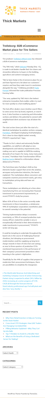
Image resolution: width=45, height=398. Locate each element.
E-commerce (36, 54)
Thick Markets (14, 21)
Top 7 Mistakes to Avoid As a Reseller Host (22, 334)
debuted (23, 66)
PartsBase (6, 132)
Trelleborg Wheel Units (22, 59)
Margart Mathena (23, 54)
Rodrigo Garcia (8, 159)
